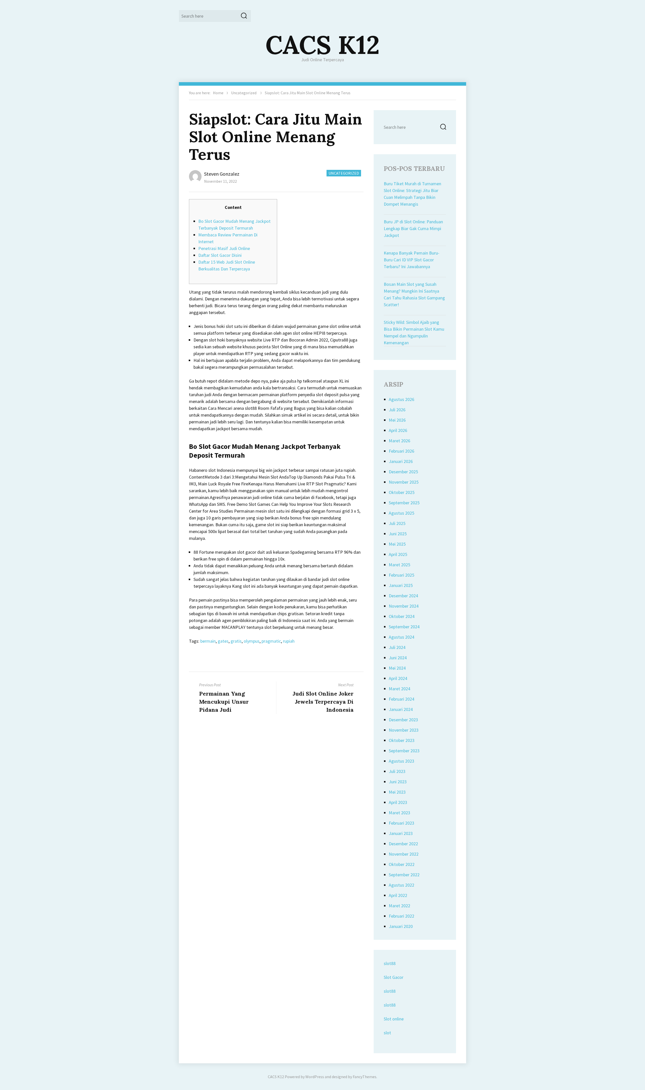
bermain (208, 641)
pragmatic (271, 641)
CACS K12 (323, 44)
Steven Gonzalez (221, 174)
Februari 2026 (401, 451)
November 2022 (403, 854)
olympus (252, 641)
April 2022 (398, 895)
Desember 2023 (403, 720)
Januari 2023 (401, 833)
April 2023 (398, 802)
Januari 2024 (401, 709)
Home (218, 92)
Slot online (394, 1019)
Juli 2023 (397, 771)
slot (387, 1033)
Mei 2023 (397, 792)
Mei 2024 (397, 668)
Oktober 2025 (401, 492)
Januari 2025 (401, 585)
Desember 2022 (403, 844)
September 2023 (404, 751)
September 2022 (404, 875)
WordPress (314, 1076)
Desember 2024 (403, 596)
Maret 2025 (399, 565)
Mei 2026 (397, 420)
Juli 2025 (397, 523)
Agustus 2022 (401, 885)
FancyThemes (364, 1076)
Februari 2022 (401, 916)
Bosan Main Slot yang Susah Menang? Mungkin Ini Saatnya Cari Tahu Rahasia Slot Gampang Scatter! (414, 294)
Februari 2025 (401, 575)
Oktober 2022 (401, 864)
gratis (236, 641)
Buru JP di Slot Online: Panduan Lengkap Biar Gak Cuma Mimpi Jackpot (413, 228)
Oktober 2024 (401, 616)
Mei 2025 (397, 544)
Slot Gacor (393, 977)
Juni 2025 (398, 534)
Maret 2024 (399, 689)
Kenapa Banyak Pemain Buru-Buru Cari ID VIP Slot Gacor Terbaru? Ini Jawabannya (411, 259)
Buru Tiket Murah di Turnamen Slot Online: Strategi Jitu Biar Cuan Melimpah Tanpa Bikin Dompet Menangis (412, 194)
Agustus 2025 (401, 513)
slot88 (390, 963)
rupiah (289, 641)
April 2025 (398, 554)
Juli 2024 (397, 647)
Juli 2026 (397, 410)
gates (223, 641)
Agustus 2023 (401, 761)
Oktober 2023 (401, 740)
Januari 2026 (401, 461)
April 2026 (398, 430)
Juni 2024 (398, 658)
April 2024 (398, 678)
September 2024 (404, 627)
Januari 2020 (401, 926)
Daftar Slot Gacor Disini (220, 255)
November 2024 (403, 606)
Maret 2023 (399, 813)
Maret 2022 (399, 906)
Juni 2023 (398, 782)
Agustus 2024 (401, 637)
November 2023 (403, 730)
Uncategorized (243, 92)
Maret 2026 (399, 441)
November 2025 (403, 482)
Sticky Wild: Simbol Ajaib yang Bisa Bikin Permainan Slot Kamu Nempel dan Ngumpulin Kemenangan (414, 332)
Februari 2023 (401, 823)
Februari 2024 (401, 699)
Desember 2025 (403, 472)
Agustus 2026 (401, 399)
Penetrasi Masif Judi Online (224, 248)
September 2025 (404, 503)
